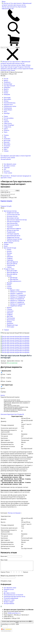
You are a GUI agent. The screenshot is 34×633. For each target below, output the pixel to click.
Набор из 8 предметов (17, 299)
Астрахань (7, 146)
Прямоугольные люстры (14, 239)
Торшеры (10, 227)
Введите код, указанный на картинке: (12, 575)
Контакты (3, 70)
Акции (3, 67)
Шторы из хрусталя (13, 230)
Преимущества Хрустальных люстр (14, 596)
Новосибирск (8, 110)
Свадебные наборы (16, 306)
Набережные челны (10, 106)
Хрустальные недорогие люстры (17, 220)
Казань (6, 93)
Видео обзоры (26, 65)
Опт (5, 169)
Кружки (9, 307)
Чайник (9, 267)
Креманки (10, 323)
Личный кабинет (6, 159)
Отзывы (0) (20, 414)
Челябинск (7, 82)
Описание (4, 414)
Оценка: (3, 572)
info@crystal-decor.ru (14, 613)
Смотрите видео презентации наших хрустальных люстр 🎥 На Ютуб (17, 622)
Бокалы (9, 251)
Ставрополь (7, 127)
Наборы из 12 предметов (18, 295)
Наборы (9, 288)
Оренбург (7, 113)
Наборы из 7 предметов (17, 300)
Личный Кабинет (9, 603)
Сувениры (10, 260)
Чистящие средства (13, 234)
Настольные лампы (13, 225)
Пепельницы (11, 265)
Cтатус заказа (11, 70)
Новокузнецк (8, 108)
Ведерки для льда (12, 325)
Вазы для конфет (12, 271)
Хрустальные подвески (14, 228)
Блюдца (9, 321)
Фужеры (9, 253)
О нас (5, 591)
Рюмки (9, 249)
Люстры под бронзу (13, 241)
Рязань (6, 120)
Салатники (10, 311)
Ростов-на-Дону (8, 118)
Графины (9, 258)
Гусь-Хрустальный (9, 86)
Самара (6, 151)
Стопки (9, 286)
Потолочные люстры (13, 214)
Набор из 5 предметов (17, 302)
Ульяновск (7, 139)
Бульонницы (11, 320)
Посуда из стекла (22, 67)
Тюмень (6, 135)
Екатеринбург (8, 84)
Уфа (5, 137)
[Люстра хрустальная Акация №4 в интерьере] (15, 336)
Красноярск (7, 99)
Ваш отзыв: (4, 560)
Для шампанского (15, 281)
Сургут (6, 128)
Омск (5, 111)
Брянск (6, 80)
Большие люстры (12, 216)
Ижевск (6, 91)
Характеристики (12, 414)
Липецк (6, 101)
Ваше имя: (4, 556)
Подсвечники (11, 232)
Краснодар (7, 97)
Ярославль (7, 144)
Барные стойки (14, 290)
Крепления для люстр (13, 235)
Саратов (6, 121)
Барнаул (6, 147)
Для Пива (10, 316)
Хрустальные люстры (14, 65)
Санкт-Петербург (9, 125)
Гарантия (25, 68)
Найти (17, 47)
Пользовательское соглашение (13, 595)
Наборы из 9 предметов (17, 297)
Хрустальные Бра (12, 223)
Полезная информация (11, 598)
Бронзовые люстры (13, 218)
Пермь (6, 116)
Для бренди (13, 278)
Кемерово (7, 94)
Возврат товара (8, 602)
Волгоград (7, 140)
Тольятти (6, 130)
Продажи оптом (9, 589)
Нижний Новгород (9, 103)
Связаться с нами (9, 600)
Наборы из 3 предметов (17, 304)
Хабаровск (7, 87)
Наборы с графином (16, 293)
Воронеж (6, 142)
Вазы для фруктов (12, 262)
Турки (9, 255)
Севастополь (8, 123)
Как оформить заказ (7, 156)
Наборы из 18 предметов (18, 292)
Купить (3, 395)
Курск (5, 149)
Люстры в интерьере (13, 221)
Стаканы (9, 309)
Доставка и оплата (16, 68)
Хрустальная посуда (11, 67)
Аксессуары (10, 327)
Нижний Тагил (8, 104)
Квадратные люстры (13, 237)
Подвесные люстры (13, 213)
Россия (6, 79)
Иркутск (6, 89)
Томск (5, 132)
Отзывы (30, 68)
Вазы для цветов (12, 263)
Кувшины (10, 256)
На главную (4, 65)
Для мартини (14, 279)
